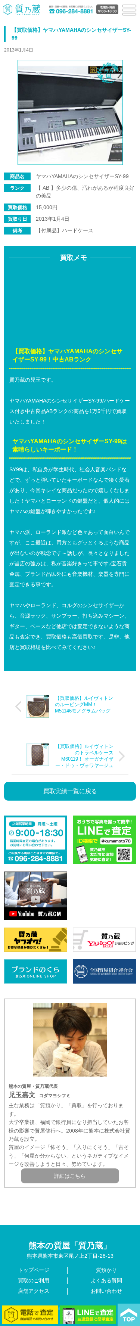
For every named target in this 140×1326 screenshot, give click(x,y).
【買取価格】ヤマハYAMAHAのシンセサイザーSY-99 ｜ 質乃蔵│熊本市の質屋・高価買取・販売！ (21, 9)
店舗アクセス (33, 1291)
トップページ (33, 1270)
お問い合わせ (106, 1291)
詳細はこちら (69, 1176)
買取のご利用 (33, 1280)
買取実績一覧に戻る (70, 791)
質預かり (106, 1270)
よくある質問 (106, 1280)
